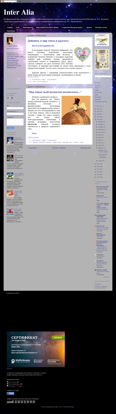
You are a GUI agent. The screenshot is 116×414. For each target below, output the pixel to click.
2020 (98, 114)
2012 (98, 177)
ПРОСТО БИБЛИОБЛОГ (101, 234)
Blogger (72, 407)
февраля (100, 148)
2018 (98, 119)
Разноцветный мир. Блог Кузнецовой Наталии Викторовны (102, 243)
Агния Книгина (13, 46)
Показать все (106, 277)
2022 (98, 109)
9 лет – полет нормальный (17, 209)
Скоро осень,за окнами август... (103, 272)
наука (71, 142)
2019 (98, 117)
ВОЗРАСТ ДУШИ (102, 270)
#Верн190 (35, 142)
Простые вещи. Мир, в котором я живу (103, 187)
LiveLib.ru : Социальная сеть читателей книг (101, 287)
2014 (98, 172)
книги (59, 142)
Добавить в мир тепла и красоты (48, 41)
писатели (76, 142)
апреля (100, 142)
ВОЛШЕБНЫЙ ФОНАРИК (101, 216)
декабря (100, 122)
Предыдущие (86, 147)
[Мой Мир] (12, 98)
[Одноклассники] (10, 98)
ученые (81, 142)
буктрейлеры (98, 97)
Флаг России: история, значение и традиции (103, 228)
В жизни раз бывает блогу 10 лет (18, 139)
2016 (98, 166)
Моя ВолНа (100, 261)
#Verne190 (42, 142)
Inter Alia (19, 12)
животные (49, 142)
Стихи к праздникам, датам (102, 210)
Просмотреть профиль (13, 48)
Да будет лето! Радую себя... (102, 190)
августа (100, 132)
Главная (10, 27)
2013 (98, 174)
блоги (34, 81)
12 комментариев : (52, 140)
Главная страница (59, 147)
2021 (98, 111)
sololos (60, 407)
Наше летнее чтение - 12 (102, 198)
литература (65, 142)
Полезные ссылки (101, 27)
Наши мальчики (18, 155)
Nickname (9, 368)
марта (100, 145)
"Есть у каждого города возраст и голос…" (18, 174)
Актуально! (100, 236)
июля (99, 135)
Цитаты (89, 27)
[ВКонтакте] (8, 98)
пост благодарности (42, 81)
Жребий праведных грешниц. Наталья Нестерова (102, 263)
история (54, 142)
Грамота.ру (98, 284)
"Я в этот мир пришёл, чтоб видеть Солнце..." (18, 193)
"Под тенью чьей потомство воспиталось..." (55, 92)
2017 (98, 164)
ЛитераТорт (100, 255)
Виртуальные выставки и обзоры (47, 27)
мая (99, 140)
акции (96, 95)
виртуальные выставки (101, 101)
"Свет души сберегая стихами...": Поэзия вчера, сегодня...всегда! (103, 205)
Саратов (97, 90)
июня (100, 137)
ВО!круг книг (101, 226)
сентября (100, 129)
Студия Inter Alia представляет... (72, 27)
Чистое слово (98, 92)
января (100, 160)
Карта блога (11, 31)
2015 (98, 169)
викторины (98, 99)
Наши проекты (28, 27)
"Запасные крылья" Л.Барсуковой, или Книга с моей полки (102, 248)
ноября (100, 124)
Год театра (97, 85)
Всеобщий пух (100, 256)
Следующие (32, 147)
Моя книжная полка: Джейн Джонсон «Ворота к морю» (102, 219)
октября (100, 127)
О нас (18, 27)
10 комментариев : (52, 79)
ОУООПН (97, 88)
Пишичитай (100, 196)
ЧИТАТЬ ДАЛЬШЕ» (33, 77)
